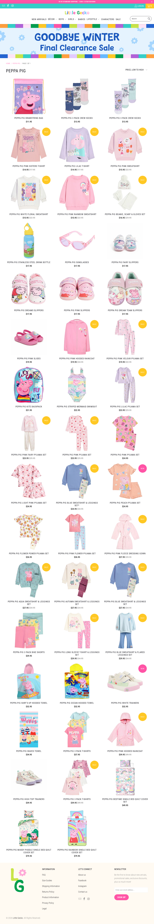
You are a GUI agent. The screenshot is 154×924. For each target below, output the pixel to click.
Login (141, 6)
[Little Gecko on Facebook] (7, 6)
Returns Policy (48, 891)
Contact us (82, 891)
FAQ (44, 875)
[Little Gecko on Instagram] (12, 6)
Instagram (82, 886)
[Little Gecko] (77, 13)
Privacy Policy (48, 903)
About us (82, 875)
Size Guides (47, 880)
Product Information (50, 897)
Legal (44, 908)
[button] (52, 19)
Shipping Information (51, 886)
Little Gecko (18, 918)
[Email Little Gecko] (3, 6)
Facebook (82, 880)
